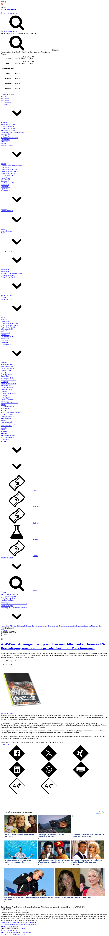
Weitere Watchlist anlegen (9, 594)
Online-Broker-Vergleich (9, 277)
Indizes (3, 164)
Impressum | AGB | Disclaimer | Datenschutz (16, 932)
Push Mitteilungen (7, 628)
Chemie (3, 372)
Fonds (35, 490)
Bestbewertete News (8, 128)
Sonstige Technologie (8, 435)
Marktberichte (5, 134)
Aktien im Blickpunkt (8, 124)
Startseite (4, 96)
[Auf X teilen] (49, 760)
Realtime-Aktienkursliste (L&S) (11, 273)
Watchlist (36, 590)
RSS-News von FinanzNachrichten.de (14, 934)
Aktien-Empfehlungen (21, 924)
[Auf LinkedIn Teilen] (17, 777)
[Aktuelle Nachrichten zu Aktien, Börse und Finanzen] (9, 13)
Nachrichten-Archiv (12, 926)
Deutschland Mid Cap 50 (9, 171)
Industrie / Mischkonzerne (9, 403)
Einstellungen (5, 602)
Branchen (4, 209)
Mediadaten (22, 928)
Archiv (3, 233)
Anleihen (36, 507)
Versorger (4, 441)
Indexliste (4, 319)
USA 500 (4, 177)
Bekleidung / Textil (7, 368)
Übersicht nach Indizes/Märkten (11, 166)
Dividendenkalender (7, 275)
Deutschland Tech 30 (8, 173)
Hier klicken (5, 744)
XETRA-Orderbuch (7, 295)
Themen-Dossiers (7, 145)
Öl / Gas (3, 428)
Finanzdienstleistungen (8, 384)
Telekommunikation (7, 437)
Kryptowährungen (7, 558)
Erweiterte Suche (9, 94)
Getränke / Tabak (6, 389)
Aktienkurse (5, 269)
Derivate (36, 523)
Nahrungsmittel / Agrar (8, 424)
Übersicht (4, 297)
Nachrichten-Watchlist (8, 596)
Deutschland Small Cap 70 (10, 169)
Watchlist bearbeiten (7, 600)
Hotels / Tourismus (7, 399)
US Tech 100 (5, 179)
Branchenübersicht (7, 211)
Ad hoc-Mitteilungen (8, 9)
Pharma (3, 430)
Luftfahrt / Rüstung (7, 416)
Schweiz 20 (5, 185)
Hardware (4, 395)
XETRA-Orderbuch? (8, 299)
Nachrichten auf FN (7, 102)
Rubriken (4, 122)
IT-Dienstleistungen (7, 407)
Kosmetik (4, 410)
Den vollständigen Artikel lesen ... (12, 661)
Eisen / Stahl (5, 376)
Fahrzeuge (4, 382)
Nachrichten (5, 98)
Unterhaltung (5, 439)
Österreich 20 (5, 187)
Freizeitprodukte (6, 385)
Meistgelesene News (8, 130)
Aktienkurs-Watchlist (8, 598)
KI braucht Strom (7, 713)
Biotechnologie (6, 370)
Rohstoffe (4, 431)
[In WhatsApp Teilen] (49, 777)
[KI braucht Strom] (21, 712)
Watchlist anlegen (7, 606)
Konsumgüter (5, 408)
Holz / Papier (5, 397)
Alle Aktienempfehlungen (9, 138)
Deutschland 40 (6, 167)
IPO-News (4, 142)
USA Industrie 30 (7, 175)
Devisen (35, 556)
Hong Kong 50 (6, 190)
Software (4, 433)
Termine (3, 143)
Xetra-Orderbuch (17, 922)
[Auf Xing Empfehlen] (81, 760)
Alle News (4, 104)
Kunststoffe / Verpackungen (10, 412)
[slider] (4, 637)
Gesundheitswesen (7, 387)
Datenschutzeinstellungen (10, 928)
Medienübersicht (6, 231)
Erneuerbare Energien (8, 380)
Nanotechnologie (6, 422)
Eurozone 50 (5, 181)
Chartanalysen (5, 140)
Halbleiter (4, 391)
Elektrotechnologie (7, 378)
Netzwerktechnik (6, 426)
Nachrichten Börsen (7, 924)
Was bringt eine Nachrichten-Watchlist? (14, 604)
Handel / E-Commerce (8, 393)
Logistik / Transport (7, 414)
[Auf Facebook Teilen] (17, 760)
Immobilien (5, 401)
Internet (3, 405)
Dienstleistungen (6, 374)
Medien (3, 229)
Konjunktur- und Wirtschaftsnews (12, 132)
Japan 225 (4, 189)
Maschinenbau (6, 418)
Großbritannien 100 (7, 183)
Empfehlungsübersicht (8, 136)
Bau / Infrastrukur (7, 366)
